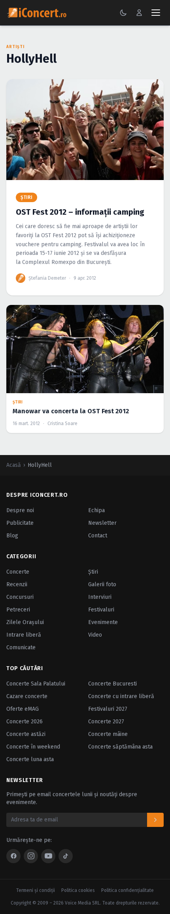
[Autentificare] (139, 13)
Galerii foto (102, 584)
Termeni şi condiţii (35, 890)
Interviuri (99, 597)
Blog (12, 535)
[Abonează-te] (155, 820)
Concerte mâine (108, 734)
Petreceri (18, 609)
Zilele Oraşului (25, 622)
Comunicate (21, 647)
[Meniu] (156, 12)
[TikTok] (66, 856)
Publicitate (20, 523)
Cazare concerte (26, 696)
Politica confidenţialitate (127, 890)
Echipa (96, 510)
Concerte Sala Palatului (35, 683)
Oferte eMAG (22, 709)
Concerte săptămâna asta (120, 746)
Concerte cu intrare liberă (121, 696)
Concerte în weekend (33, 746)
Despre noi (20, 510)
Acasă (13, 465)
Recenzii (16, 584)
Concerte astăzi (25, 734)
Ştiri (93, 571)
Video (95, 635)
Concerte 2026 (24, 721)
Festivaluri (101, 609)
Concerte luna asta (30, 759)
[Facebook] (13, 856)
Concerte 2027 (106, 721)
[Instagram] (31, 856)
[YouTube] (48, 856)
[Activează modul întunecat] (123, 13)
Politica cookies (78, 890)
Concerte (17, 571)
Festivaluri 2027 (107, 709)
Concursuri (20, 597)
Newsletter (102, 523)
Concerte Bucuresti (112, 683)
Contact (97, 535)
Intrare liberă (23, 635)
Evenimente (103, 622)
